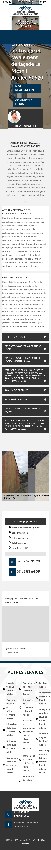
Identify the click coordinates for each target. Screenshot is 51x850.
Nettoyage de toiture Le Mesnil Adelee (10, 746)
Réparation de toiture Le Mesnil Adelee (10, 730)
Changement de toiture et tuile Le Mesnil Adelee (10, 765)
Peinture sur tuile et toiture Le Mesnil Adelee (10, 709)
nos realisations (25, 88)
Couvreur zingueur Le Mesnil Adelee (43, 739)
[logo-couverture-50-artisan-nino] (25, 10)
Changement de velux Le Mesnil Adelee (43, 698)
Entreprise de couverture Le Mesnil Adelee (27, 707)
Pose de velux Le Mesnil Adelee (10, 689)
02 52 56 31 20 (28, 561)
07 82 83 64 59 (28, 572)
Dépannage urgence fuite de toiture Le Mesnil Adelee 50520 (43, 762)
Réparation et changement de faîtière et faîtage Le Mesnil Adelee (27, 760)
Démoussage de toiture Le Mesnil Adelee (27, 689)
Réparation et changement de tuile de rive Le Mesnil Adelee (27, 732)
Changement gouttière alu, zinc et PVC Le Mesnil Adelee (43, 719)
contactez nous (23, 102)
